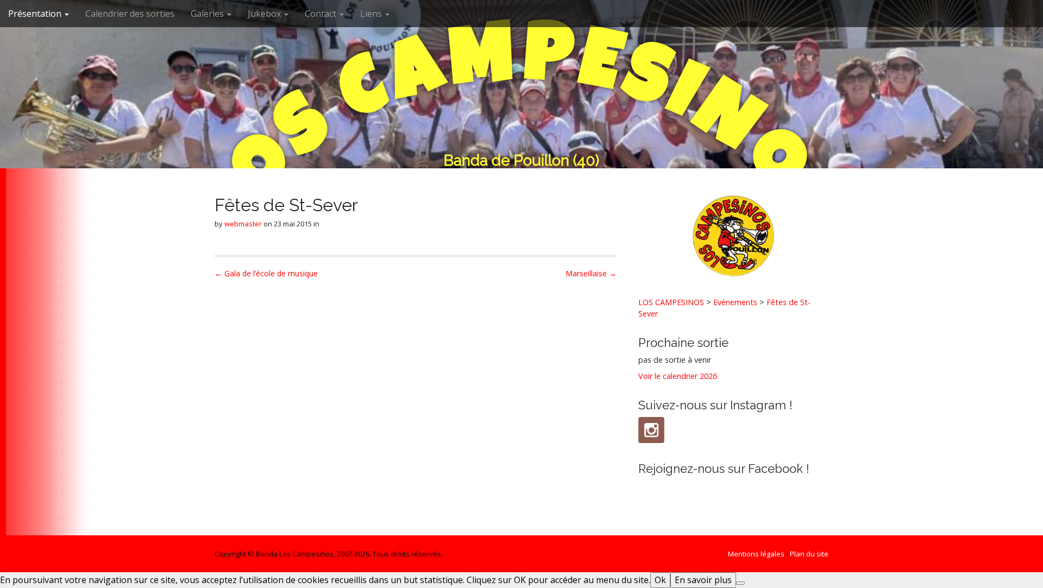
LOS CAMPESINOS (671, 302)
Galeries (208, 14)
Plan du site (809, 554)
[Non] (740, 583)
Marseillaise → (591, 273)
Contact (321, 14)
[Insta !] (651, 430)
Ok (660, 580)
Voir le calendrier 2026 (677, 376)
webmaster (243, 224)
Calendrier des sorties (129, 14)
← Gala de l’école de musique (266, 273)
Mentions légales (756, 554)
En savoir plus (703, 580)
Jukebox (265, 14)
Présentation (36, 14)
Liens (372, 14)
